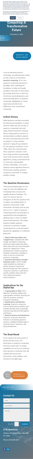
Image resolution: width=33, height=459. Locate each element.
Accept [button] (12, 17)
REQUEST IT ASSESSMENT (19, 375)
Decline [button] (20, 17)
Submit (25, 424)
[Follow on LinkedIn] (8, 449)
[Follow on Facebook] (4, 449)
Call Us (7, 375)
